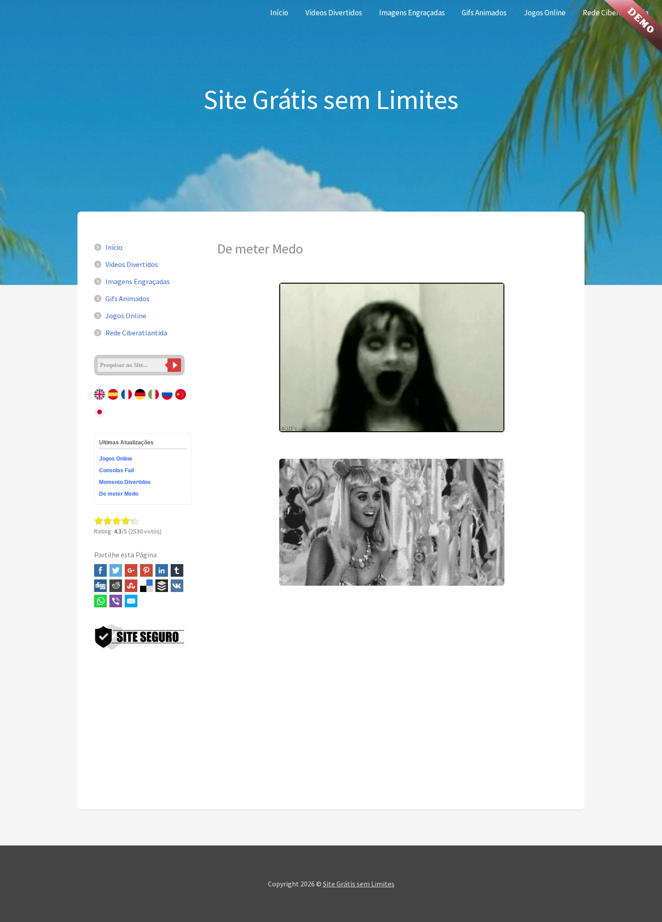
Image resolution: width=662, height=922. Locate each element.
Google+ (131, 570)
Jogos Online (545, 13)
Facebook (100, 570)
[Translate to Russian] (168, 400)
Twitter (115, 570)
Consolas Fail (116, 470)
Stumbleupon (131, 585)
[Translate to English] (100, 400)
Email (131, 601)
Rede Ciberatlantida (136, 332)
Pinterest (146, 570)
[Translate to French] (127, 400)
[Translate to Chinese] (181, 400)
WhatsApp (100, 601)
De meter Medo (118, 494)
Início (279, 13)
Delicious (146, 585)
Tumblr (177, 570)
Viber (115, 601)
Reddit (115, 585)
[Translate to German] (141, 400)
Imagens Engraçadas (412, 13)
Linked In (161, 570)
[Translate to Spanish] (114, 400)
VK (177, 585)
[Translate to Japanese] (100, 418)
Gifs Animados (484, 13)
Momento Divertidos (125, 482)
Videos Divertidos (333, 13)
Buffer (161, 585)
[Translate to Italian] (154, 400)
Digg (100, 585)
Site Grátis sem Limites (358, 883)
